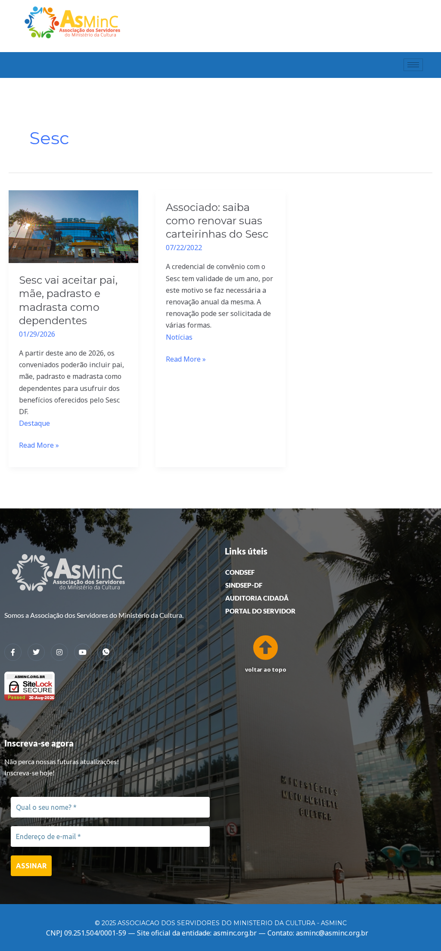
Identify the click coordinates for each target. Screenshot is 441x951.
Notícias (179, 337)
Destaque (34, 423)
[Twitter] (36, 652)
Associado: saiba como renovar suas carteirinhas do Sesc (217, 220)
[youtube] (82, 652)
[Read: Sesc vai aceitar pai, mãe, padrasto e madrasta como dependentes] (73, 226)
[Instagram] (59, 652)
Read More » (39, 445)
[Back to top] (263, 646)
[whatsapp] (106, 652)
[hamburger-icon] (413, 65)
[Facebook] (13, 652)
